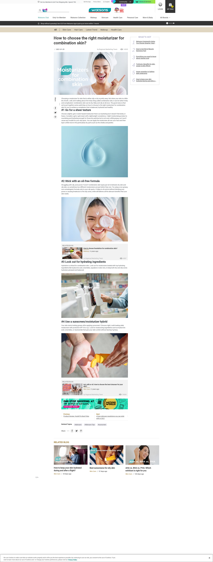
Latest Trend (91, 30)
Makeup (93, 18)
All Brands (164, 18)
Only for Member (59, 18)
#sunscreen (102, 425)
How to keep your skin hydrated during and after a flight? (145, 80)
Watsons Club (43, 18)
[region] (106, 558)
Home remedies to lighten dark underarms (145, 72)
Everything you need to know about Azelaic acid (146, 57)
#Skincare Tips (90, 425)
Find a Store (97, 2)
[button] (170, 6)
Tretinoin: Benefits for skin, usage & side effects (145, 65)
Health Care (117, 18)
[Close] (209, 557)
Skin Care (67, 30)
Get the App (87, 2)
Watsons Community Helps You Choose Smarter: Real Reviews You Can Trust (145, 42)
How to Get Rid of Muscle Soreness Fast (145, 50)
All (55, 30)
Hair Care (78, 30)
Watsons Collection (78, 18)
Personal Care (132, 18)
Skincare (105, 18)
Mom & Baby (148, 18)
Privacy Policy (72, 560)
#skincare (78, 425)
